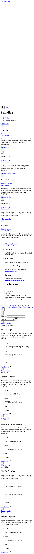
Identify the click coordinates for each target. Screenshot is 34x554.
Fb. (6, 93)
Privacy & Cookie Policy (14, 88)
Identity (9, 134)
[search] (16, 319)
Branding (3, 134)
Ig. (5, 95)
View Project (5, 367)
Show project (5, 135)
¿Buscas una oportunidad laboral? (16, 280)
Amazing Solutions (11, 85)
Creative (9, 183)
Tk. (6, 97)
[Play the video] (2, 152)
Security (3, 88)
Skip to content (5, 1)
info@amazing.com (11, 271)
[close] (2, 14)
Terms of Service (28, 88)
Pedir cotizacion (9, 100)
